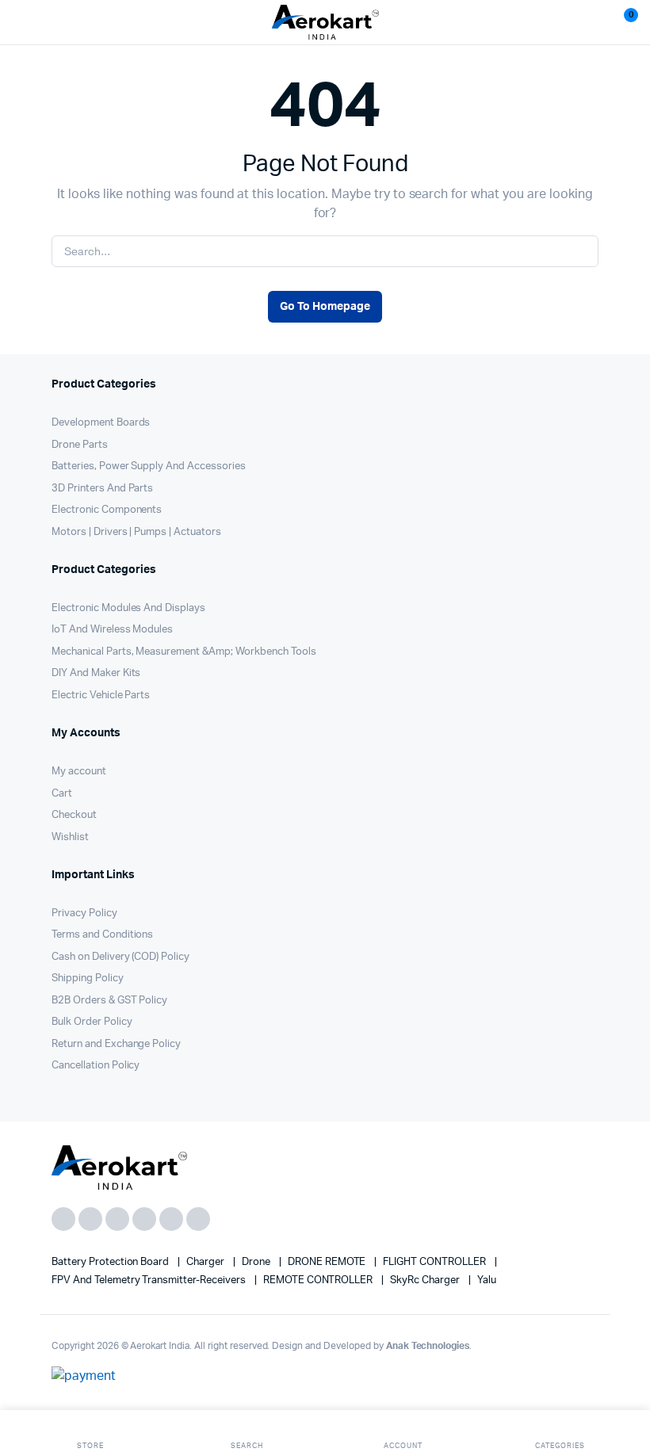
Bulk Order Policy (92, 1022)
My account (79, 771)
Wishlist (70, 837)
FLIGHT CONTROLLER (435, 1262)
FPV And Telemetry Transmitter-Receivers (150, 1280)
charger (206, 1262)
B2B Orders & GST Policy (109, 1001)
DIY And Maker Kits (96, 673)
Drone (257, 1262)
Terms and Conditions (102, 935)
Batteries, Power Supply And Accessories (149, 466)
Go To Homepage (325, 306)
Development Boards (101, 423)
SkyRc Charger (426, 1280)
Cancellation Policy (96, 1065)
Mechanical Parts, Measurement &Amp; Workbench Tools (183, 652)
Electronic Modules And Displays (128, 608)
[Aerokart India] (325, 22)
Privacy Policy (84, 913)
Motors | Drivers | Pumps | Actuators (136, 532)
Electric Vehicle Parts (101, 695)
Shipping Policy (88, 978)
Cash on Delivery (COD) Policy (120, 957)
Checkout (74, 815)
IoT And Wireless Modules (112, 630)
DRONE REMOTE (328, 1262)
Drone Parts (80, 445)
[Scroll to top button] (624, 1392)
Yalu (486, 1280)
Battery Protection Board (111, 1262)
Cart (62, 794)
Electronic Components (107, 510)
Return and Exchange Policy (116, 1044)
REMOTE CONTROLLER (319, 1280)
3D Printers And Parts (102, 488)
